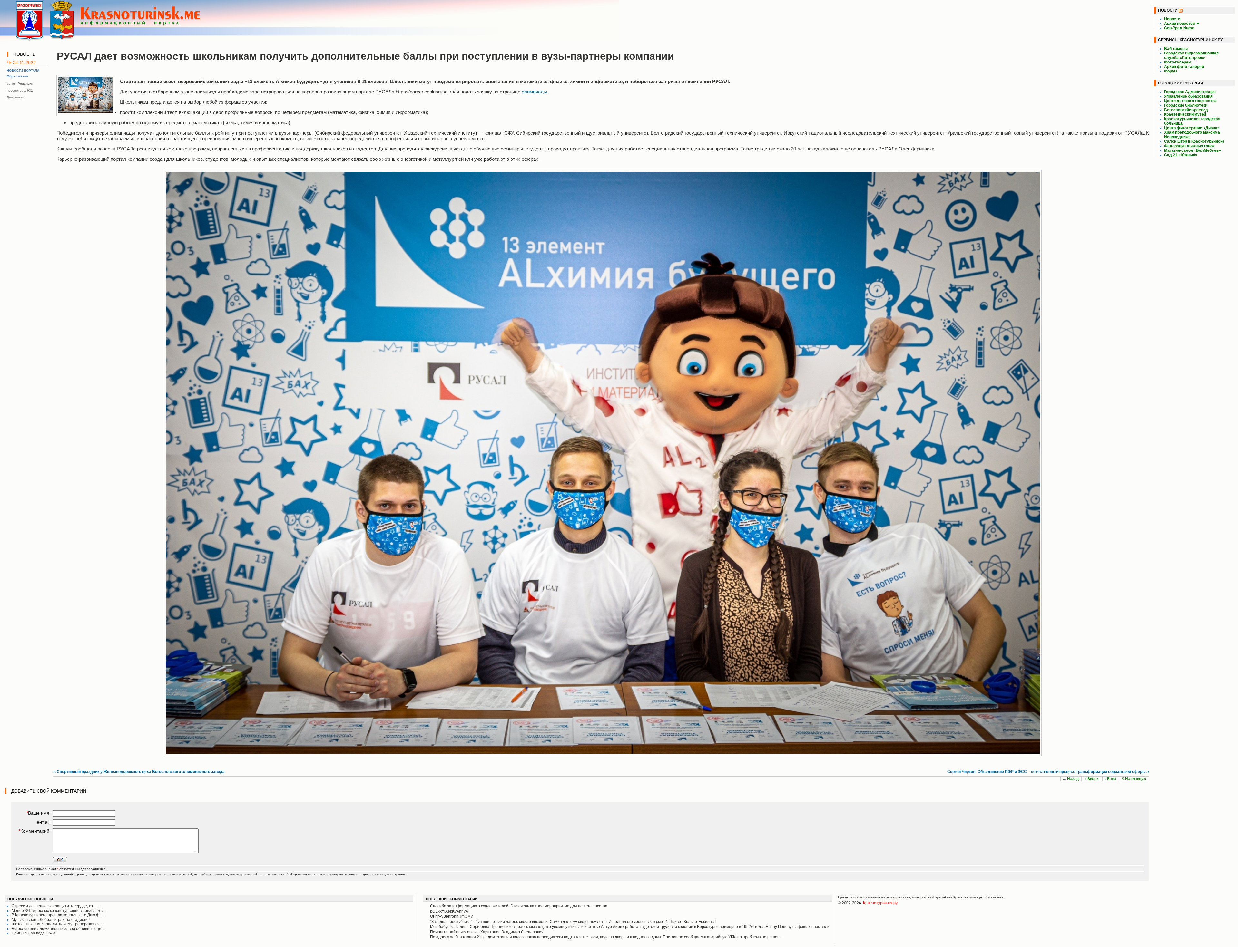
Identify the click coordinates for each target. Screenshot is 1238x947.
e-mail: (44, 822)
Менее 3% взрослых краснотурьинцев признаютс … (59, 910)
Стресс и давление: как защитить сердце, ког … (55, 906)
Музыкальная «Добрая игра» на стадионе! (51, 919)
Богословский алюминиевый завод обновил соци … (59, 928)
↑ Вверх (1092, 779)
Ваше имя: (38, 813)
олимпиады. (535, 91)
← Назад (1071, 779)
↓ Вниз (1110, 779)
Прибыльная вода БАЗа (33, 933)
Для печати (15, 97)
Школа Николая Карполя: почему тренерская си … (58, 924)
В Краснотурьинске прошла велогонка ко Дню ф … (58, 915)
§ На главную (1134, 779)
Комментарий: (35, 831)
